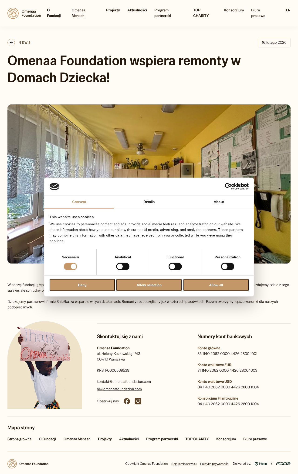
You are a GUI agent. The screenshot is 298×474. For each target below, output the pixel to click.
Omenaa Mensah (78, 13)
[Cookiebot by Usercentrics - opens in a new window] (228, 186)
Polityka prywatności (214, 464)
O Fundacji (54, 13)
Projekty (113, 10)
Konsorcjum (234, 10)
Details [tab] (149, 202)
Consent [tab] (79, 202)
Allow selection (149, 285)
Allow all (216, 285)
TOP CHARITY (201, 13)
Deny (82, 285)
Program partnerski (162, 13)
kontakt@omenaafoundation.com (124, 381)
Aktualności (137, 10)
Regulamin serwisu (183, 464)
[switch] (122, 266)
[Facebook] (127, 401)
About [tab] (219, 202)
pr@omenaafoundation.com (119, 389)
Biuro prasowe (258, 13)
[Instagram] (138, 401)
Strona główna (19, 439)
